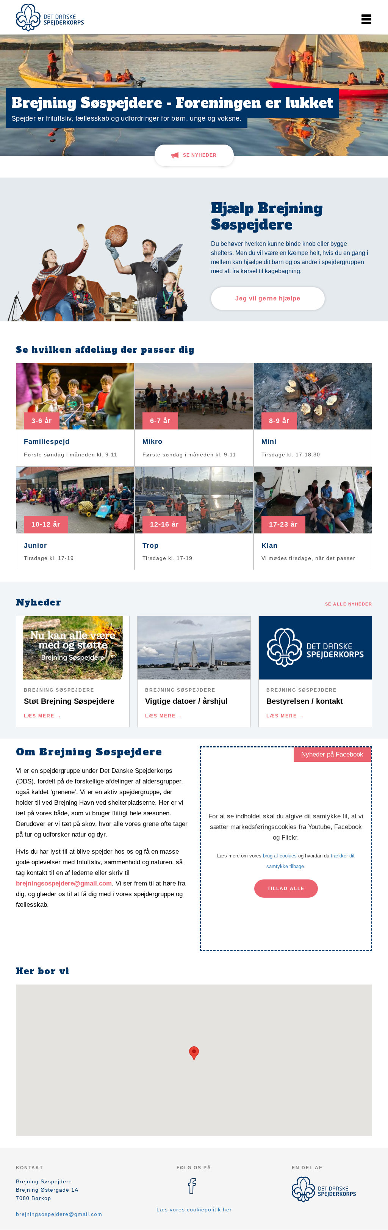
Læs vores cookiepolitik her (194, 1209)
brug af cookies (280, 856)
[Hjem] (50, 18)
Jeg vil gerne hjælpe (267, 298)
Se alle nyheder (348, 604)
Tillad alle (286, 888)
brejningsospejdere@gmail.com (64, 883)
